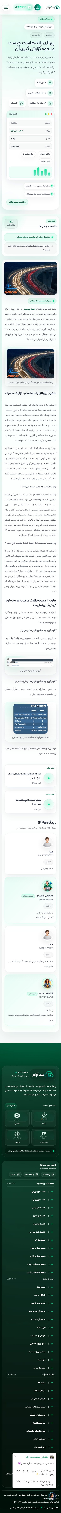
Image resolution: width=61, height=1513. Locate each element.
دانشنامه (49, 35)
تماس (13, 1180)
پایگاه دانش (29, 1180)
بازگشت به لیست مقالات (17, 202)
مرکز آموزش (36, 35)
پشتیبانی (46, 1180)
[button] (30, 1445)
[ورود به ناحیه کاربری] (37, 7)
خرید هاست (29, 309)
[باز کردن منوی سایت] (5, 7)
